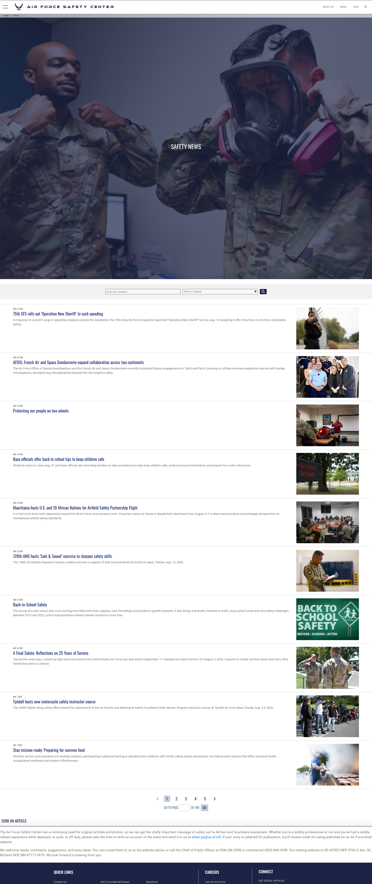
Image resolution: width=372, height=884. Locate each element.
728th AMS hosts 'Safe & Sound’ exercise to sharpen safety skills (62, 556)
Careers (212, 872)
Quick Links (63, 872)
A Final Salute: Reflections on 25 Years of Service (50, 653)
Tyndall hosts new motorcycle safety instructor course (54, 701)
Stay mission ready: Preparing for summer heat (49, 750)
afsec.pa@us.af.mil (206, 837)
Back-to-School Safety (30, 604)
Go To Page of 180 (181, 807)
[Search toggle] (366, 7)
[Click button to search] (263, 291)
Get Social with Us (271, 880)
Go (204, 807)
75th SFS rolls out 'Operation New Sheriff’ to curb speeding (58, 313)
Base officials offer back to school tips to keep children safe (58, 459)
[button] (4, 7)
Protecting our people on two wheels (41, 410)
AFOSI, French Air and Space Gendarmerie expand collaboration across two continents (78, 362)
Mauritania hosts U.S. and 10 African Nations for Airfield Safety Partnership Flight (75, 507)
